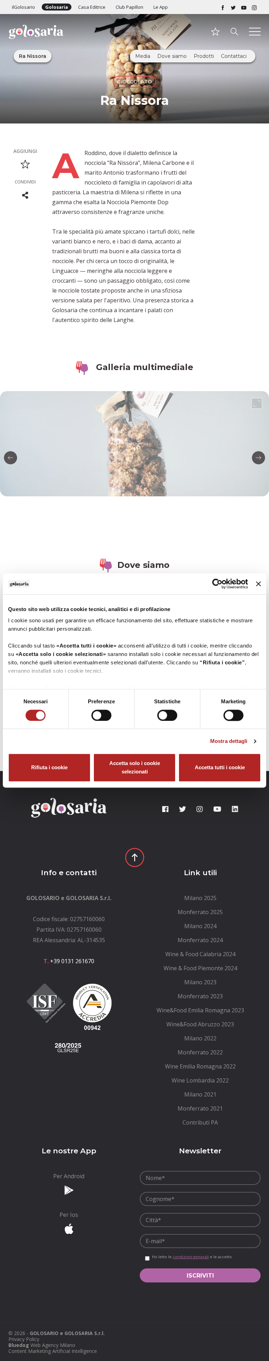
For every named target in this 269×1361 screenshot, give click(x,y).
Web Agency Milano (52, 1345)
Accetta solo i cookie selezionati (134, 767)
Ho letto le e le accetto (192, 1256)
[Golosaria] (36, 41)
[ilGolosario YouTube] (244, 7)
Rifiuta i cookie (49, 768)
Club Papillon (129, 7)
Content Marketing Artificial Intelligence (52, 1351)
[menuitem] (200, 898)
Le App (160, 7)
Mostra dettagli (229, 741)
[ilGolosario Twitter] (233, 7)
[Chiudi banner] (258, 583)
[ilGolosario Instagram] (254, 7)
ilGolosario (23, 7)
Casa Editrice (91, 7)
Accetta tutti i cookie (220, 768)
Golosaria (56, 7)
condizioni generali (191, 1256)
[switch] (101, 715)
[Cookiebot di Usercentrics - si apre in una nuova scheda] (217, 583)
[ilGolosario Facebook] (223, 7)
